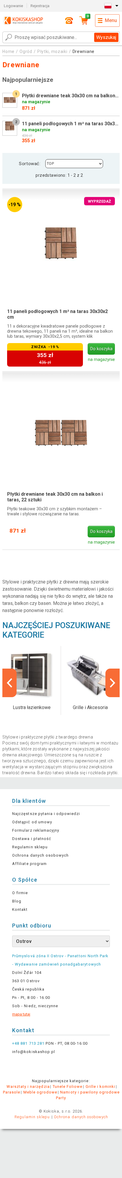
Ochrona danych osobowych (40, 855)
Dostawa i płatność (31, 838)
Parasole (11, 1092)
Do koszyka (101, 348)
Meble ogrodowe (40, 1092)
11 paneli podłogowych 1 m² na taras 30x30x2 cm (57, 314)
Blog (16, 901)
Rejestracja (39, 6)
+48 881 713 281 (28, 1043)
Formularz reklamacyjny (35, 830)
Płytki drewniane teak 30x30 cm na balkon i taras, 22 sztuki (55, 497)
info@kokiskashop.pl (33, 1051)
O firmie (20, 893)
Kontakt (20, 909)
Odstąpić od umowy (32, 822)
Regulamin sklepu (30, 847)
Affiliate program (29, 863)
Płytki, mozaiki (52, 51)
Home (8, 51)
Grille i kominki (100, 1086)
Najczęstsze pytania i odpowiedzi (46, 813)
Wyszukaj (106, 37)
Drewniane (83, 51)
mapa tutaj (21, 1014)
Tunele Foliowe (68, 1086)
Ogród (26, 51)
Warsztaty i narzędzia (28, 1086)
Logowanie (13, 6)
